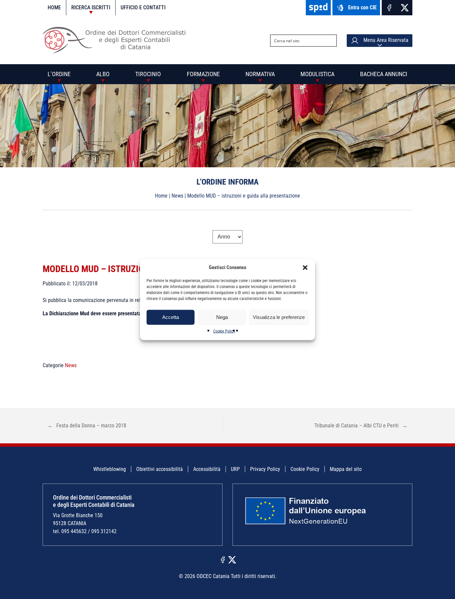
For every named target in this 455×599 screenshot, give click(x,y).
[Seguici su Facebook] (389, 7)
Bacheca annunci (383, 74)
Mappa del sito (346, 469)
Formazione (203, 74)
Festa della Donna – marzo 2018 (87, 425)
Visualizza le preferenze (279, 317)
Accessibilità (207, 469)
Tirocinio (148, 74)
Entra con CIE (362, 7)
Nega (222, 317)
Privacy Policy (265, 469)
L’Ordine (59, 74)
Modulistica (317, 74)
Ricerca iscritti (90, 7)
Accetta (170, 317)
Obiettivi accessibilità (159, 469)
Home (54, 7)
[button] (305, 267)
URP (235, 469)
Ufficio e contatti (143, 7)
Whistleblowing (109, 469)
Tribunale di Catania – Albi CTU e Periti (360, 425)
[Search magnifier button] (330, 40)
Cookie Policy (224, 331)
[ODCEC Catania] (117, 51)
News (177, 196)
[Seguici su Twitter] (404, 7)
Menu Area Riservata (385, 40)
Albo (103, 74)
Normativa (260, 74)
